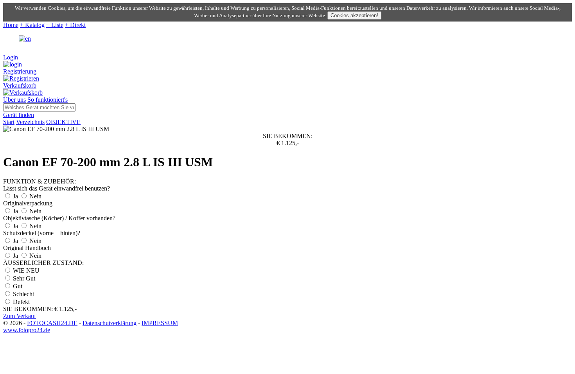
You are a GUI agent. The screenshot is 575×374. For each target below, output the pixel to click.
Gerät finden (18, 114)
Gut (16, 286)
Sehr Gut (23, 278)
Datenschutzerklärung (110, 323)
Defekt (20, 301)
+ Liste (54, 25)
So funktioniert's (47, 99)
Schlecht (22, 294)
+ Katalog (32, 25)
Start (8, 122)
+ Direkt (75, 25)
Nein (34, 196)
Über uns (14, 99)
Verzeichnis (30, 122)
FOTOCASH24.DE (52, 323)
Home (10, 25)
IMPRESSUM (160, 323)
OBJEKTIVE (63, 122)
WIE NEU (25, 270)
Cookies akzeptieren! (354, 15)
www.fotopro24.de (26, 330)
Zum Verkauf (19, 316)
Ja (15, 196)
